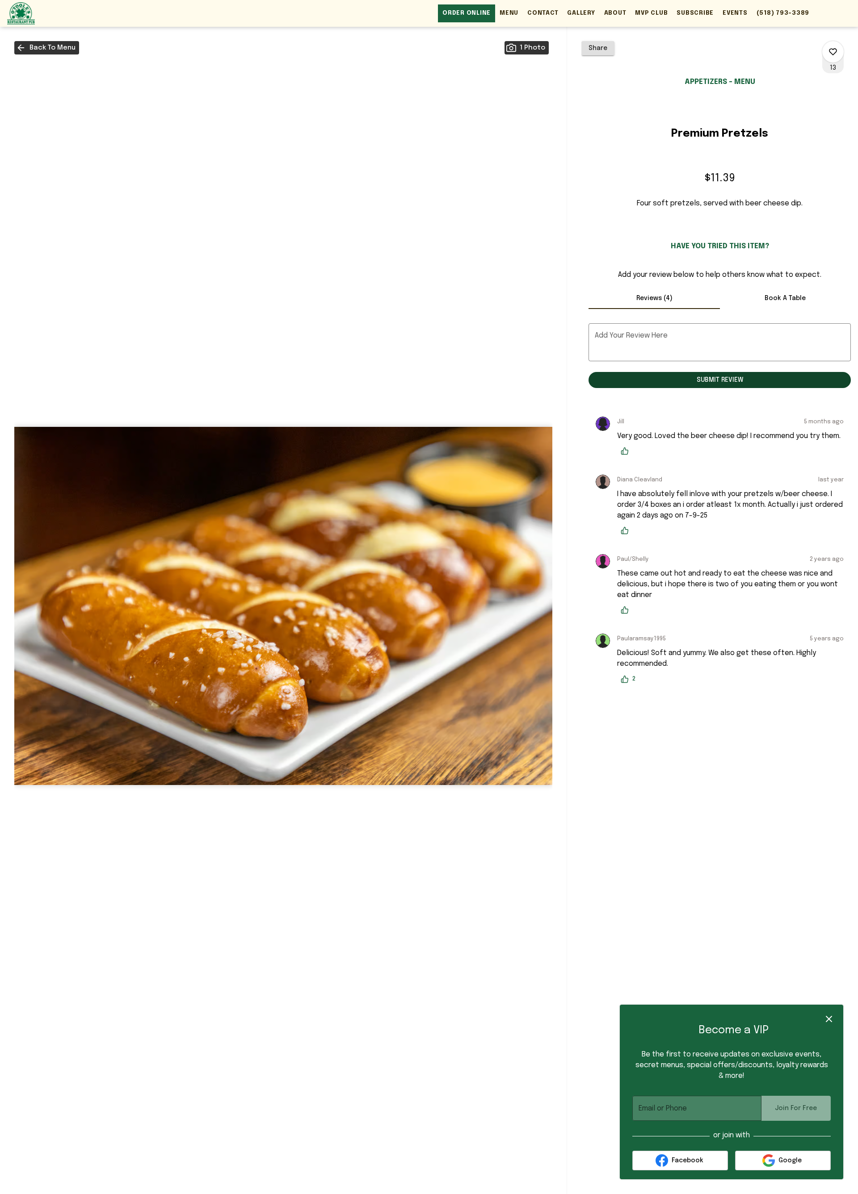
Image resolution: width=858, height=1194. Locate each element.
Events (735, 13)
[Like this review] (627, 451)
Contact (542, 13)
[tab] (654, 298)
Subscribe (695, 13)
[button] (46, 47)
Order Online (466, 13)
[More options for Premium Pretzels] (833, 52)
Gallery (581, 13)
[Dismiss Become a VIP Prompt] (829, 1019)
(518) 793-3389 (783, 13)
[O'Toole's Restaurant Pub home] (47, 13)
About (615, 13)
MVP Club (651, 13)
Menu (509, 13)
